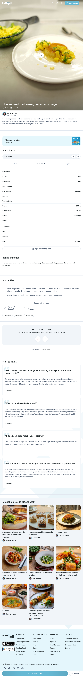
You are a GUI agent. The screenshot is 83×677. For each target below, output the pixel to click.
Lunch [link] (52, 638)
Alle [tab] (15, 164)
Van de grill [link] (37, 638)
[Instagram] (13, 668)
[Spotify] (22, 668)
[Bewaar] (25, 508)
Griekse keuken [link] (38, 651)
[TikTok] (9, 668)
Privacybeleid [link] (23, 664)
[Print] (61, 3)
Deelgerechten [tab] (41, 164)
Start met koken (36, 673)
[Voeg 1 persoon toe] (78, 157)
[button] (7, 315)
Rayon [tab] (67, 164)
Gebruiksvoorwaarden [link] (36, 664)
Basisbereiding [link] (55, 651)
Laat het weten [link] (46, 349)
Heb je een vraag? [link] (12, 664)
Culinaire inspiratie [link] (71, 638)
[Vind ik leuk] (45, 339)
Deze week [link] (20, 638)
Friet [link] (34, 645)
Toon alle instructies (41, 303)
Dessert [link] (53, 648)
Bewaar (76, 673)
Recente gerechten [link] (23, 642)
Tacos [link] (35, 648)
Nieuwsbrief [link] (20, 651)
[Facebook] (4, 668)
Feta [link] (34, 655)
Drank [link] (52, 655)
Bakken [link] (35, 642)
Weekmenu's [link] (20, 645)
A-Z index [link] (19, 655)
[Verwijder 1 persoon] (73, 157)
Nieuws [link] (67, 648)
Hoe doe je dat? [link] (70, 645)
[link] (7, 3)
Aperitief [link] (53, 642)
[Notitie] (52, 3)
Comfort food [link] (21, 648)
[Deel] (57, 3)
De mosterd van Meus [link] (73, 642)
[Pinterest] (18, 668)
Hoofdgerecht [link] (55, 645)
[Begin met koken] (41, 55)
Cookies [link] (47, 664)
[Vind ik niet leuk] (38, 339)
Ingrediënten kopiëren (43, 249)
